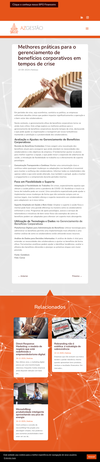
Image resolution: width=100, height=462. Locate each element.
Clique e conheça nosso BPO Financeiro (34, 4)
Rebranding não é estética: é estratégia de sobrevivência (67, 346)
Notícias (34, 69)
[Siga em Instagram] (87, 17)
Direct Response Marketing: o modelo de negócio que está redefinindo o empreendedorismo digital (30, 349)
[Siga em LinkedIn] (81, 17)
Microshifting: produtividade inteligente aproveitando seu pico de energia (30, 413)
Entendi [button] (91, 457)
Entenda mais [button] (10, 458)
